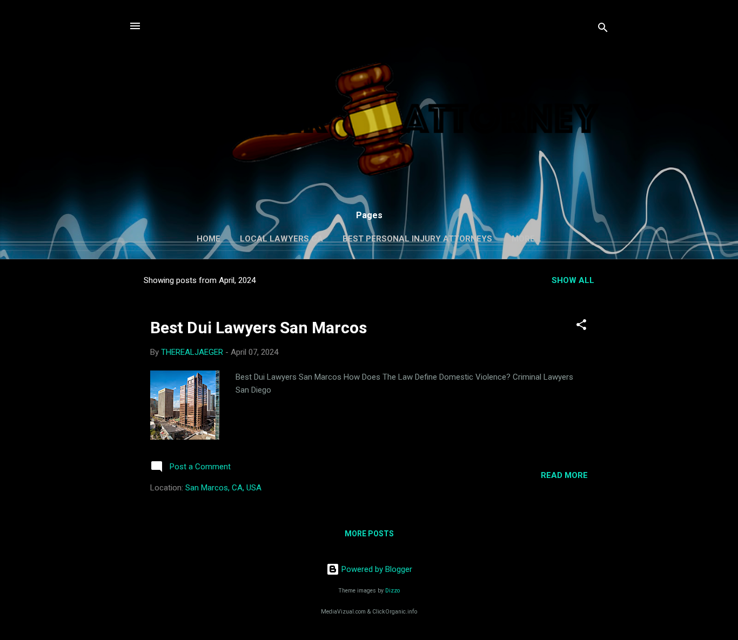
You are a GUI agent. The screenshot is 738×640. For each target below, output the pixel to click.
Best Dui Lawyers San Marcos (258, 327)
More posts (369, 533)
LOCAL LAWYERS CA (281, 239)
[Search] (602, 29)
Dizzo (392, 590)
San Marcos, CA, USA (223, 488)
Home (208, 239)
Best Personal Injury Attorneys (417, 239)
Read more (564, 475)
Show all (573, 280)
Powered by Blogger (375, 569)
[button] (581, 326)
